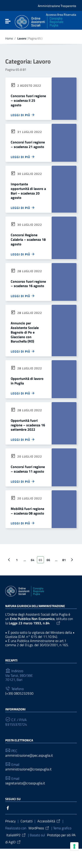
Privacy (10, 821)
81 (64, 560)
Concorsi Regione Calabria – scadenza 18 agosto (28, 239)
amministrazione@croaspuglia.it (28, 769)
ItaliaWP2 (13, 835)
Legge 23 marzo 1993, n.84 (29, 623)
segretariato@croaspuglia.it (25, 783)
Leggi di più (21, 115)
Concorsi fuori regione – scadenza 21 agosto (28, 144)
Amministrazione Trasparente (57, 5)
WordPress (36, 828)
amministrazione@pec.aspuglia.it (29, 755)
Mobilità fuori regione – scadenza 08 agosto (27, 511)
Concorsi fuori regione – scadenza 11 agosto (28, 469)
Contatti (27, 821)
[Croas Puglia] (39, 21)
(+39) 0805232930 (19, 693)
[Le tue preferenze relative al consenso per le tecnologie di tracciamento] (74, 846)
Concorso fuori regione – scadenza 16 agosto (28, 284)
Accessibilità (46, 821)
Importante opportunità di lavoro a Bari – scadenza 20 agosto (28, 190)
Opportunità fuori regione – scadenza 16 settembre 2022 (28, 425)
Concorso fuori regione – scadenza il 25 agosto (28, 100)
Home (9, 38)
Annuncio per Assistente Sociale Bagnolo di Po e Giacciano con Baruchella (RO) (25, 332)
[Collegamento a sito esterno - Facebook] (7, 807)
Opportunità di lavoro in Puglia (27, 381)
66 (48, 560)
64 (32, 560)
